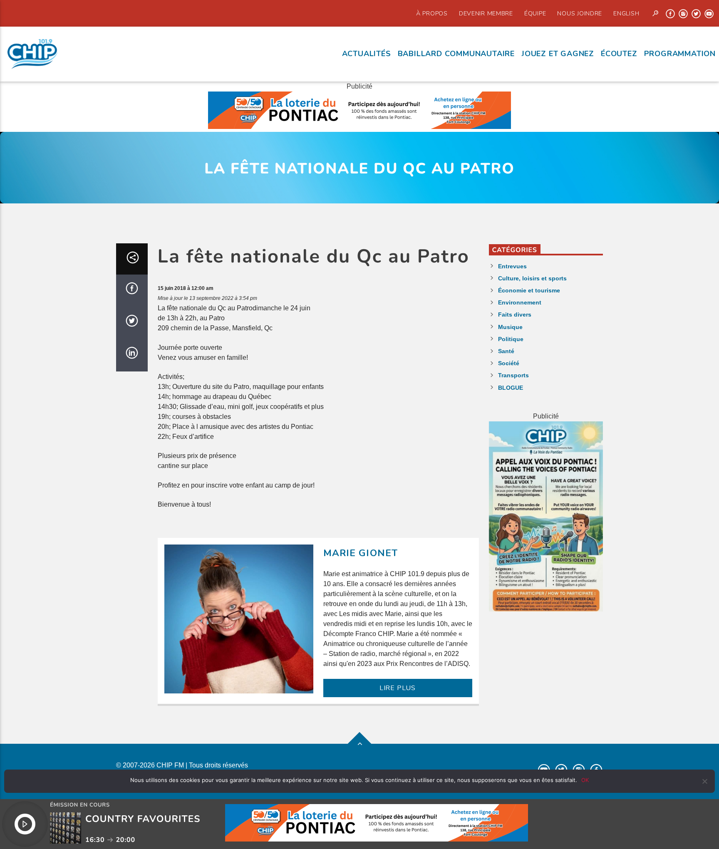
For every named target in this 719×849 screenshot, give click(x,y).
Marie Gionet (360, 553)
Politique (510, 339)
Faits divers (514, 314)
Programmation (680, 54)
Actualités (366, 54)
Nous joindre (579, 13)
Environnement (519, 302)
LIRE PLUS (397, 688)
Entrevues (512, 266)
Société (508, 363)
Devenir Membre (486, 13)
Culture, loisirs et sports (532, 278)
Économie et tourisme (529, 290)
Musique (510, 327)
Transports (513, 375)
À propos (432, 13)
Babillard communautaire (456, 54)
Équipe (535, 13)
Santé (506, 351)
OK (585, 780)
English (626, 13)
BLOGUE (510, 387)
